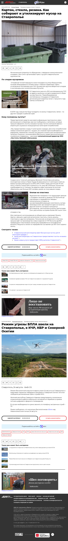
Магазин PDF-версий (48, 496)
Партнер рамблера (29, 534)
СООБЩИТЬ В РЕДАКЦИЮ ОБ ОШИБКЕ (23, 502)
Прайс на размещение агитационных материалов (28, 500)
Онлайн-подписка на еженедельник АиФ (25, 498)
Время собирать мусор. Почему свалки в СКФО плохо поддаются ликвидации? (38, 167)
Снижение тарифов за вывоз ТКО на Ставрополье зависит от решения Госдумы (31, 278)
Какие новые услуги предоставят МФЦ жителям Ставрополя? (37, 240)
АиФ (15, 64)
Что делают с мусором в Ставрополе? (19, 290)
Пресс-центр (31, 496)
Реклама (38, 496)
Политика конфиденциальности (52, 500)
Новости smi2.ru (7, 316)
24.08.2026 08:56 (6, 321)
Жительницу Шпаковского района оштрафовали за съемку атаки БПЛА (29, 453)
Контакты (52, 498)
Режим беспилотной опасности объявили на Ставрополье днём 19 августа (30, 458)
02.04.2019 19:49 (6, 7)
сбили (50, 409)
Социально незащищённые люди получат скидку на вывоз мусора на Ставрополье (32, 284)
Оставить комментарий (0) (53, 247)
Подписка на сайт (43, 498)
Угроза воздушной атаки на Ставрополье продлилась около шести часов (29, 464)
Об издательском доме (20, 496)
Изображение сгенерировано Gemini (12, 378)
